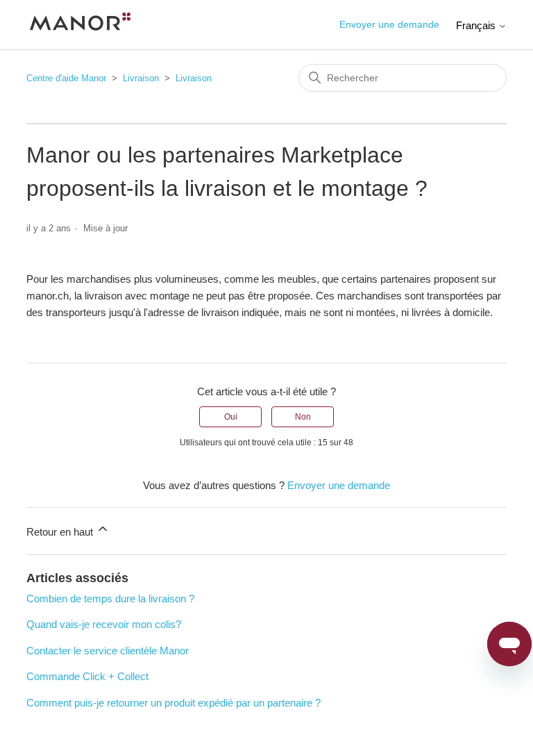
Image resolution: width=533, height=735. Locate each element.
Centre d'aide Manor (66, 78)
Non (303, 417)
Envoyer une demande (389, 24)
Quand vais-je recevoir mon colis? (103, 624)
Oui (230, 417)
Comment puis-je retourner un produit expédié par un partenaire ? (173, 703)
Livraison (141, 78)
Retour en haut (61, 532)
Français (477, 25)
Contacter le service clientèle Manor (107, 650)
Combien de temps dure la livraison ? (110, 598)
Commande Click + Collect (87, 676)
